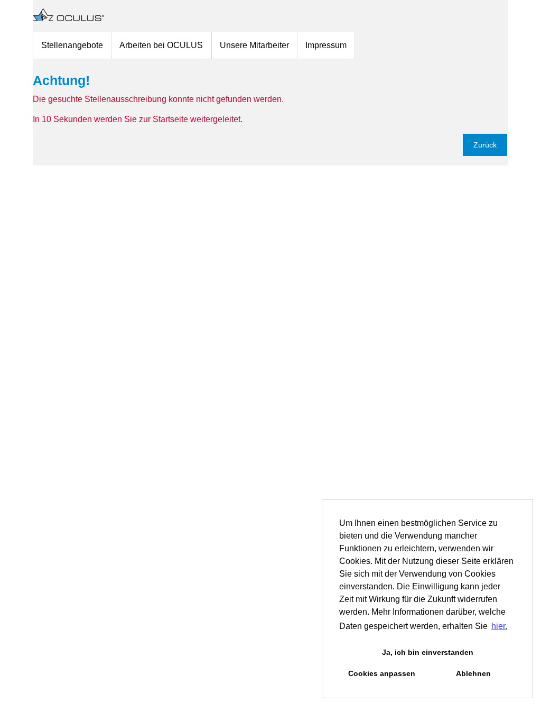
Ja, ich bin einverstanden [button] (427, 652)
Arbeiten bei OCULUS (161, 45)
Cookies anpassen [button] (381, 673)
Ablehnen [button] (473, 673)
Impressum (326, 45)
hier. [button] (499, 626)
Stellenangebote (72, 45)
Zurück (485, 145)
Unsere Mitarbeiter (254, 45)
